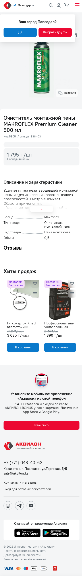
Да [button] (20, 32)
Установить (41, 425)
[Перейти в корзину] (67, 5)
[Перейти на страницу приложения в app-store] (27, 533)
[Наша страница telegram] (19, 505)
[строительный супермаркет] (8, 5)
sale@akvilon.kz (16, 473)
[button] (75, 34)
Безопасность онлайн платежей (25, 559)
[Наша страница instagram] (8, 505)
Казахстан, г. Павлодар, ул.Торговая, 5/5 (35, 469)
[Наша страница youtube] (31, 505)
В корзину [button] (23, 347)
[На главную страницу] (25, 446)
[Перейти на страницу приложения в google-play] (55, 533)
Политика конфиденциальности (25, 550)
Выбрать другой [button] (55, 32)
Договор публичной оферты (22, 555)
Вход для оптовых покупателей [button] (27, 489)
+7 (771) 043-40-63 (23, 462)
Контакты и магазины (20, 483)
